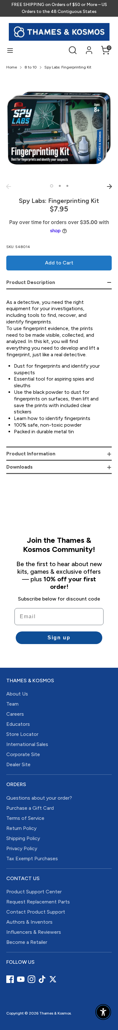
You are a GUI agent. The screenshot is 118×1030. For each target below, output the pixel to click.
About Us (17, 694)
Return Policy (21, 828)
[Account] (89, 47)
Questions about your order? (39, 798)
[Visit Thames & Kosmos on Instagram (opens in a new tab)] (31, 979)
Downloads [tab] (19, 467)
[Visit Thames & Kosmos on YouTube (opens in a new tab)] (21, 979)
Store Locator (22, 734)
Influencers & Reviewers (33, 932)
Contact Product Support (35, 912)
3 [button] (67, 186)
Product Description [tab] (30, 282)
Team (12, 704)
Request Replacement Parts (38, 902)
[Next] (109, 186)
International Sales (27, 744)
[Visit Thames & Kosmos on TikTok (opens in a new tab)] (42, 979)
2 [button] (60, 186)
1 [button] (51, 185)
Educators (18, 724)
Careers (15, 714)
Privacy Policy (21, 848)
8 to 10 (31, 67)
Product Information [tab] (30, 454)
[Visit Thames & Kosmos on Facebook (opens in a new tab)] (10, 979)
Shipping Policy (23, 838)
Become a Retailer (26, 942)
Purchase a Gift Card (30, 808)
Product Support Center (34, 892)
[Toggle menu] (10, 50)
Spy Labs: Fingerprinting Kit (67, 67)
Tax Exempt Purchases (32, 858)
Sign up (59, 637)
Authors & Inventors (29, 922)
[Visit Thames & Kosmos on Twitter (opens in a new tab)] (53, 979)
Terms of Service (25, 818)
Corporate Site (23, 754)
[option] (59, 128)
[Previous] (8, 186)
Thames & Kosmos (55, 1013)
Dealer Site (18, 764)
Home (11, 67)
